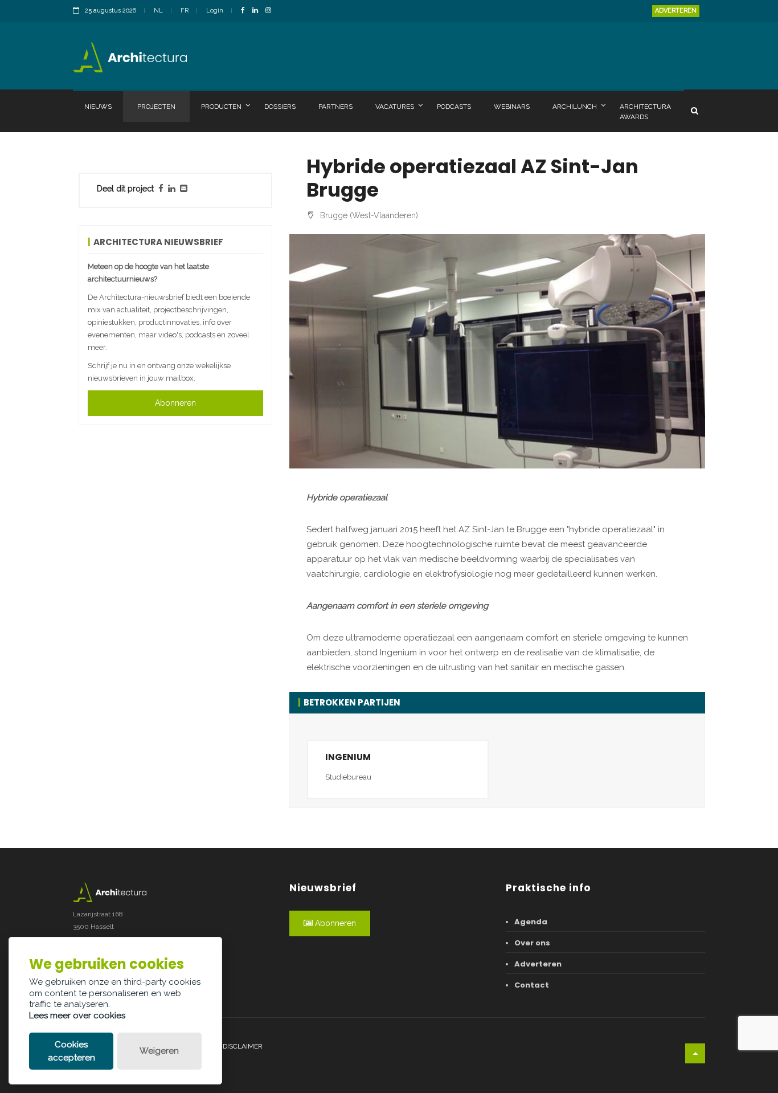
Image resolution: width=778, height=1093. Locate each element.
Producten (221, 107)
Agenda (530, 921)
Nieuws (98, 107)
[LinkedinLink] (258, 11)
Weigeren (159, 1051)
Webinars (512, 107)
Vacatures (394, 107)
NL (158, 10)
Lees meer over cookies (77, 1015)
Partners (335, 107)
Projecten (156, 107)
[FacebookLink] (246, 11)
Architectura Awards (645, 112)
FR (185, 10)
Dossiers (280, 107)
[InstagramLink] (271, 11)
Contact (531, 985)
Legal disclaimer (231, 1046)
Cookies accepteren (71, 1051)
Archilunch (574, 107)
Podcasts (454, 107)
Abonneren (175, 402)
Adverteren (676, 10)
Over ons (532, 942)
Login (214, 10)
